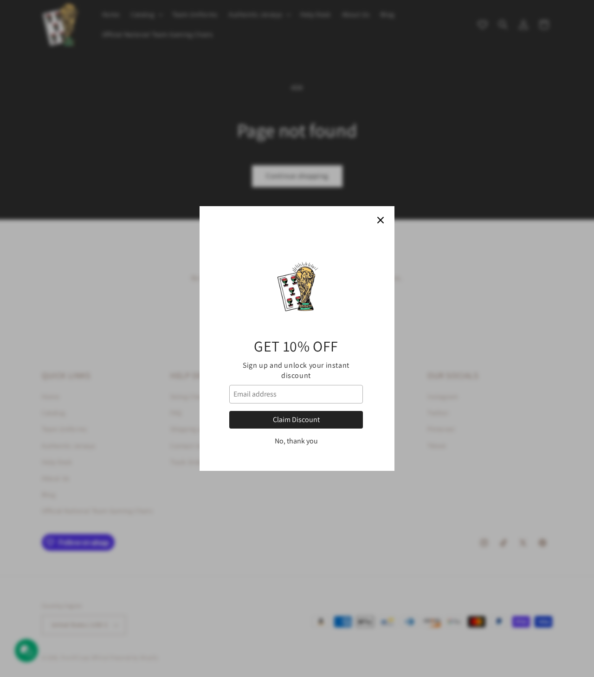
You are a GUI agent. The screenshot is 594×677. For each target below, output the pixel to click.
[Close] (380, 220)
